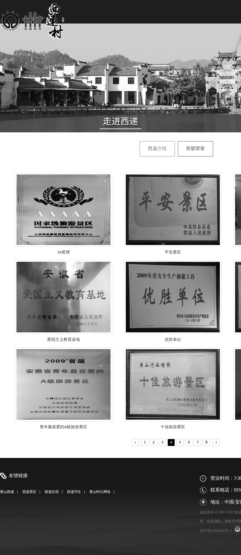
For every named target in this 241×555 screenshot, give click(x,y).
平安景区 (173, 252)
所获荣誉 (195, 148)
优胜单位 (173, 340)
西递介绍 (157, 148)
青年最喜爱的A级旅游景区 (63, 427)
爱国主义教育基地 (63, 340)
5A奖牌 (63, 252)
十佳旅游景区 (172, 427)
